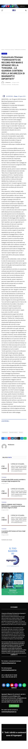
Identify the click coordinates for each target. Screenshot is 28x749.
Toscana (4, 53)
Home (2, 49)
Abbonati (22, 6)
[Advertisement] (14, 32)
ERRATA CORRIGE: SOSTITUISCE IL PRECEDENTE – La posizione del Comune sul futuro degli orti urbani (13, 506)
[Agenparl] (14, 10)
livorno (21, 432)
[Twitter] (8, 685)
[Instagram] (16, 685)
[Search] (26, 10)
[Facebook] (4, 685)
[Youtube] (12, 685)
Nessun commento (7, 84)
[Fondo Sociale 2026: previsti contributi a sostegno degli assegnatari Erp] (14, 468)
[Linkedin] (20, 685)
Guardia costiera (13, 432)
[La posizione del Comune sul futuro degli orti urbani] (14, 520)
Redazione (8, 82)
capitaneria (5, 432)
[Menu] (2, 10)
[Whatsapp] (24, 685)
